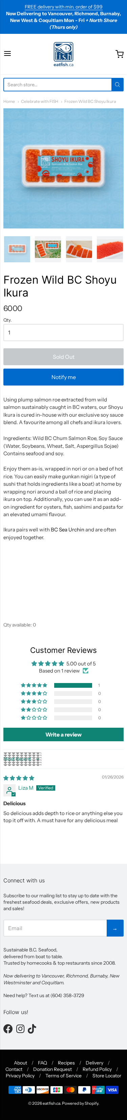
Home (9, 101)
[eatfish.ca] (64, 54)
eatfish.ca (51, 1103)
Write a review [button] (63, 734)
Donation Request (52, 1069)
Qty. (7, 320)
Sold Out (64, 356)
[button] (34, 685)
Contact (13, 1069)
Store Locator (106, 1076)
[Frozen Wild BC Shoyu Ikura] (63, 168)
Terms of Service (63, 1076)
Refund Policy (97, 1069)
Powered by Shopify (80, 1103)
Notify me (63, 377)
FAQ (42, 1063)
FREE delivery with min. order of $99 (64, 7)
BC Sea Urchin (67, 529)
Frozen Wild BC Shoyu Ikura (90, 101)
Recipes (66, 1063)
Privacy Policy (20, 1076)
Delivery (94, 1063)
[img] (18, 778)
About (20, 1063)
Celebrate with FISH (39, 101)
